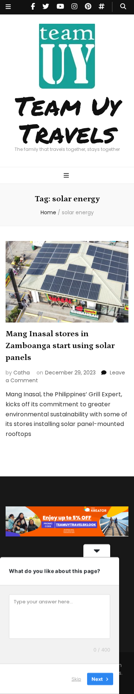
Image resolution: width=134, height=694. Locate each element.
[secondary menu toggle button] (8, 7)
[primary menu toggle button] (67, 176)
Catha (21, 372)
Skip (76, 679)
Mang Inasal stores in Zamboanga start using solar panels (60, 345)
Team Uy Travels (67, 119)
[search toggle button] (123, 7)
